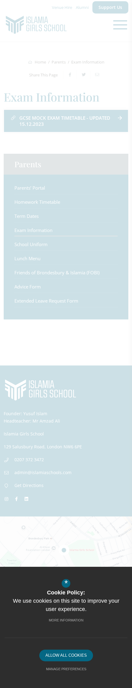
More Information (66, 620)
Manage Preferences (66, 669)
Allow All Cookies (66, 655)
